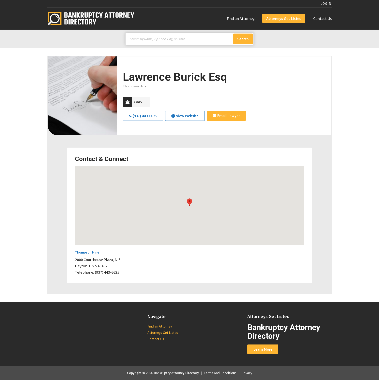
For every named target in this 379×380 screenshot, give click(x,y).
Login (326, 3)
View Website (187, 115)
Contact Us (322, 18)
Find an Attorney (240, 18)
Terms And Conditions (220, 373)
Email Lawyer (228, 115)
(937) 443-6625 (144, 115)
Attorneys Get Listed (283, 18)
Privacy (246, 373)
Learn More (262, 349)
